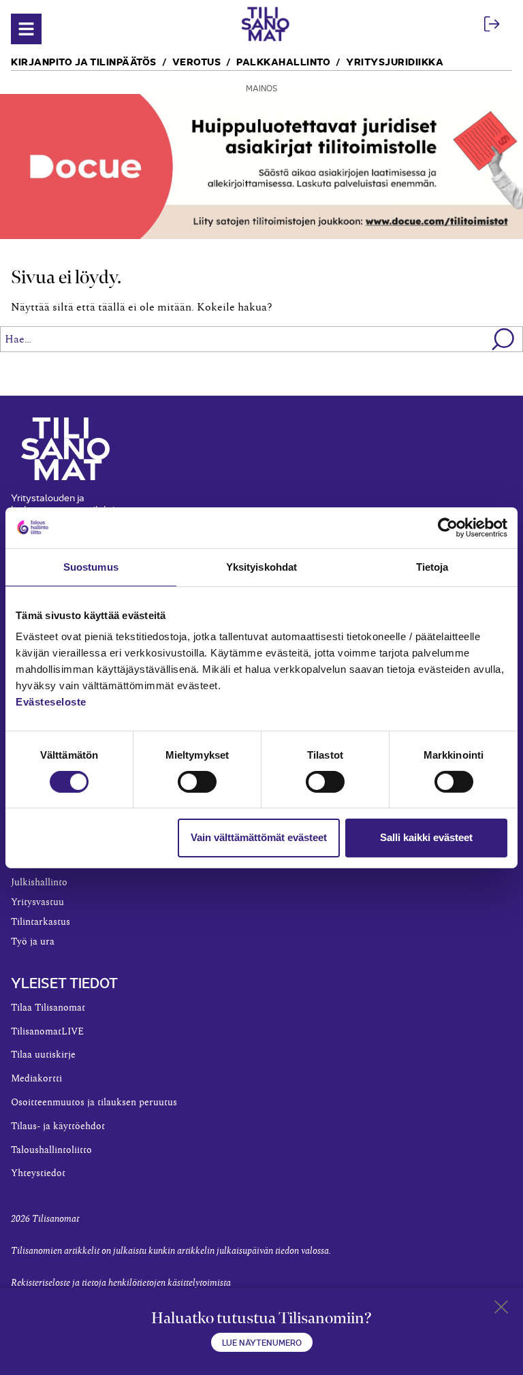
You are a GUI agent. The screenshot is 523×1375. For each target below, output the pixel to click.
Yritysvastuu (37, 902)
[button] (503, 339)
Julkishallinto (39, 882)
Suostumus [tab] (90, 566)
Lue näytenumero (262, 1342)
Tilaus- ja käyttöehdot (58, 1126)
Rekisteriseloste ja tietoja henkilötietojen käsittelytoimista (121, 1283)
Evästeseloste (51, 702)
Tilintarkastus (40, 922)
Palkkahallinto (283, 61)
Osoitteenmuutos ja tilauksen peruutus (94, 1102)
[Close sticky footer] (501, 1310)
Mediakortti (36, 1079)
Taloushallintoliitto (51, 1150)
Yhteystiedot (38, 1173)
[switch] (197, 782)
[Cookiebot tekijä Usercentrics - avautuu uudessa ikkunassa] (447, 527)
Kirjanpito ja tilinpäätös (84, 61)
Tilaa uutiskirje (43, 1055)
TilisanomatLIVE (47, 1032)
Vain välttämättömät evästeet (259, 837)
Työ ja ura (32, 942)
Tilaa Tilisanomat (48, 1008)
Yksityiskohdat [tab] (261, 566)
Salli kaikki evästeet (426, 837)
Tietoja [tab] (432, 566)
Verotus (196, 61)
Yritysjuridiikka (394, 61)
